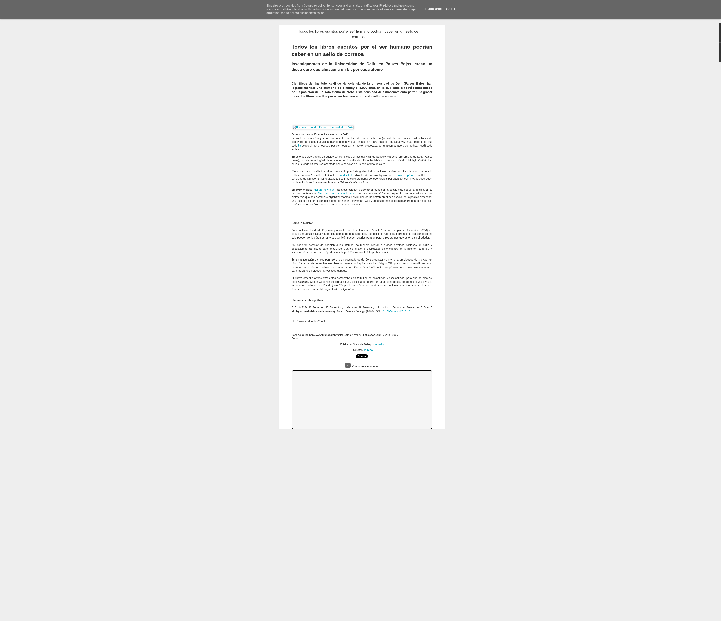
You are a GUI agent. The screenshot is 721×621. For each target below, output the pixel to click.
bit (299, 145)
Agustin (379, 344)
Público (368, 350)
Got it (450, 9)
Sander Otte (346, 175)
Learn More (434, 9)
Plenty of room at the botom (335, 193)
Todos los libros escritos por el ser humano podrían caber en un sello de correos (358, 33)
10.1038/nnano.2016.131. (397, 311)
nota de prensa (406, 175)
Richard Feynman (324, 189)
